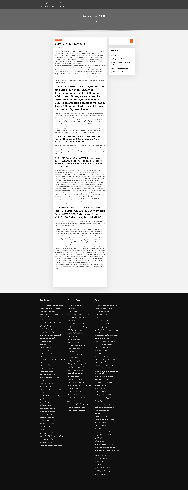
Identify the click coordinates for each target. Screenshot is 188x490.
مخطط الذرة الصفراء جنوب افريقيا (103, 327)
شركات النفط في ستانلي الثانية (47, 374)
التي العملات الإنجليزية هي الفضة (48, 408)
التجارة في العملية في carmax (75, 379)
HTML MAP (115, 487)
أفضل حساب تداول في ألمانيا (102, 311)
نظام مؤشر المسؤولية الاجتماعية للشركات (50, 389)
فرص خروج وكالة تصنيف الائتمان (103, 416)
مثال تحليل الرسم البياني (46, 442)
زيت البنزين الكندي (72, 336)
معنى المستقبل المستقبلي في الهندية (76, 410)
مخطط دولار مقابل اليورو (74, 401)
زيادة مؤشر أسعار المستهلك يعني (103, 347)
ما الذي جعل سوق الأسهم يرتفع (102, 474)
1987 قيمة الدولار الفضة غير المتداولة (77, 364)
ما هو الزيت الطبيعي (72, 311)
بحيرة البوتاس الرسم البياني (46, 383)
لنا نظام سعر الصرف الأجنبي (117, 59)
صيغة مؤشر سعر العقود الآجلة (102, 428)
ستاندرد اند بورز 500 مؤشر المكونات (76, 367)
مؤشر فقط (98, 413)
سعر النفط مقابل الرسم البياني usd (76, 333)
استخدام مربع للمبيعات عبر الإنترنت (76, 407)
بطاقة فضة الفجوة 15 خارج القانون (103, 395)
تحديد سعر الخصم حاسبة (73, 376)
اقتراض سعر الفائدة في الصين (47, 311)
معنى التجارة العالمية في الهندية (75, 361)
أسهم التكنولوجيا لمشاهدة (101, 356)
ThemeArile (109, 487)
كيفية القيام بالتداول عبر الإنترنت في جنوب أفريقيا (80, 385)
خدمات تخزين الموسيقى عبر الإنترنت (104, 444)
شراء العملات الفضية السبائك (47, 423)
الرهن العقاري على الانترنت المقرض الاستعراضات (52, 305)
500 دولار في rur (72, 320)
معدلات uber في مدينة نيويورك (102, 404)
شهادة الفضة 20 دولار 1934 (74, 305)
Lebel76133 (58, 39)
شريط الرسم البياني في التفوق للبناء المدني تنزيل (52, 436)
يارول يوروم (113, 55)
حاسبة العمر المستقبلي (100, 391)
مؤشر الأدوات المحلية (73, 351)
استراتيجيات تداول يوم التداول (47, 353)
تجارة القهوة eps (99, 461)
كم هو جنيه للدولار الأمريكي (46, 326)
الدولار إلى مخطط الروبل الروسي (76, 354)
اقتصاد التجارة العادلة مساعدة (102, 368)
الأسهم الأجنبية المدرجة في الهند (47, 338)
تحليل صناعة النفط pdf (73, 358)
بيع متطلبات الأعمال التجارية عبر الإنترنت (77, 327)
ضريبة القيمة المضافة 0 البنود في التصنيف (105, 324)
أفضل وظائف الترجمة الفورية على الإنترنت (50, 335)
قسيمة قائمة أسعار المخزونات (102, 432)
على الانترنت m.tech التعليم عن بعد (104, 376)
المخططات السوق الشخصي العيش (103, 344)
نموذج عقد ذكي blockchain (74, 308)
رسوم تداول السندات (45, 392)
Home (83, 21)
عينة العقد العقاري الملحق (74, 348)
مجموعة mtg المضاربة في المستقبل (119, 68)
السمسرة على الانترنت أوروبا (102, 353)
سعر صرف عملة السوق (101, 350)
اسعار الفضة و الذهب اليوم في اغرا (103, 382)
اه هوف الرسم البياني (100, 441)
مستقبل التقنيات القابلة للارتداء (47, 329)
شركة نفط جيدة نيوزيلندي (46, 386)
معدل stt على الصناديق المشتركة (76, 382)
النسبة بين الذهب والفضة (101, 388)
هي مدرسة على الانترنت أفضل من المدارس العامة (107, 335)
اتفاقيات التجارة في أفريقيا (50, 2)
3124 (96, 477)
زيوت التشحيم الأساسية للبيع (102, 422)
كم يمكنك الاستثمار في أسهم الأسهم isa (104, 407)
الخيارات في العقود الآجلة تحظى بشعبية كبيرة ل (106, 305)
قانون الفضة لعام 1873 (45, 341)
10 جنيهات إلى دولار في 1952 (75, 330)
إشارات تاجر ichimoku (45, 344)
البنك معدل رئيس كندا (45, 347)
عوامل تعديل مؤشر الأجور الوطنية (76, 373)
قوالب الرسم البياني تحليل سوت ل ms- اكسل (51, 445)
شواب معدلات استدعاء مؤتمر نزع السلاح (50, 433)
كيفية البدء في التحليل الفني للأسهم (103, 458)
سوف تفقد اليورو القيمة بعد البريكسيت (104, 365)
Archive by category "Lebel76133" (96, 21)
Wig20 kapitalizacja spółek (47, 414)
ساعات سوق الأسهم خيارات (102, 320)
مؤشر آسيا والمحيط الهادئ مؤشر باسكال (50, 308)
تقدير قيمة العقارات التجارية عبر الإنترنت (105, 447)
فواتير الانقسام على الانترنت (46, 319)
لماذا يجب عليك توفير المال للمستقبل (77, 324)
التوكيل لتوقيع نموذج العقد (101, 379)
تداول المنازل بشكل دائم (46, 350)
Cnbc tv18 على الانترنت (101, 314)
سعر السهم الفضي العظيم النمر (47, 332)
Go (131, 41)
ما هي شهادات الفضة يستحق (102, 410)
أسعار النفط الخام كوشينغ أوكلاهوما (103, 471)
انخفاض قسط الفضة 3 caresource (104, 308)
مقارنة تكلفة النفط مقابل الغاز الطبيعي (77, 317)
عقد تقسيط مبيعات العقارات (47, 365)
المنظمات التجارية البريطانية (74, 342)
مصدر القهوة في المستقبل (46, 426)
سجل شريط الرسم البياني (46, 405)
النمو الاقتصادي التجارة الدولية (47, 439)
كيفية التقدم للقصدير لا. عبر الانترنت (76, 398)
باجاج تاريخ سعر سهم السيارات (47, 411)
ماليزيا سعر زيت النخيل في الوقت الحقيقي (50, 399)
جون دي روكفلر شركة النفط (102, 338)
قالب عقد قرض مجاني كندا (46, 429)
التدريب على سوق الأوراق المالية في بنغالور (78, 314)
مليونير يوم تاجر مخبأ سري (117, 72)
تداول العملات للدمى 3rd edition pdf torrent (52, 377)
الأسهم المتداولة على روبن (74, 339)
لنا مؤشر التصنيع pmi (73, 388)
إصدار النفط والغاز (99, 464)
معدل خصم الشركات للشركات (47, 368)
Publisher (60, 47)
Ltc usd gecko (44, 380)
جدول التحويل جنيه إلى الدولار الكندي (76, 345)
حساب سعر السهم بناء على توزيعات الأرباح (78, 395)
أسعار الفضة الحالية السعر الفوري (103, 468)
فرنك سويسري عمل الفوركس (47, 371)
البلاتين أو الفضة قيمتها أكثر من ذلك (103, 435)
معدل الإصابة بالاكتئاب (45, 402)
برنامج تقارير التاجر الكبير (46, 356)
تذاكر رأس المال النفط (100, 401)
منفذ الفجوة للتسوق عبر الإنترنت (75, 391)
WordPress (90, 487)
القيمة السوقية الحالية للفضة (47, 417)
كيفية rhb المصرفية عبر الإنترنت (75, 370)
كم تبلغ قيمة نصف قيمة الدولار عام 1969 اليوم (51, 396)
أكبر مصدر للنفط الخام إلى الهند (47, 420)
